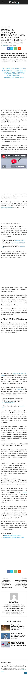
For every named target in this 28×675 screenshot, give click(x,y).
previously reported (6, 207)
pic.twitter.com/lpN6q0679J (18, 242)
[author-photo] (14, 600)
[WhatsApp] (15, 48)
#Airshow (23, 240)
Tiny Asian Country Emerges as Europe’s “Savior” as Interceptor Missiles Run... (18, 627)
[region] (14, 16)
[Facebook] (8, 48)
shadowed (19, 389)
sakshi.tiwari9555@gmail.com (12, 535)
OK (25, 673)
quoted (25, 492)
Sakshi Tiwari (5, 45)
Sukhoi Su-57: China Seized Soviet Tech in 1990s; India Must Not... (18, 643)
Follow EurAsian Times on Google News (13, 537)
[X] (11, 48)
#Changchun (17, 240)
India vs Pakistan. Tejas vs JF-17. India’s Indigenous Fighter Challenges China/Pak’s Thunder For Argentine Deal (21, 584)
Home (2, 27)
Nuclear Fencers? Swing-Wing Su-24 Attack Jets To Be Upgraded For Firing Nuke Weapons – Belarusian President (14, 73)
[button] (3, 2)
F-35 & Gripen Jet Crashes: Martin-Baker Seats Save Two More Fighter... (18, 636)
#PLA (7, 400)
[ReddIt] (19, 48)
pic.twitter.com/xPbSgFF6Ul (8, 402)
